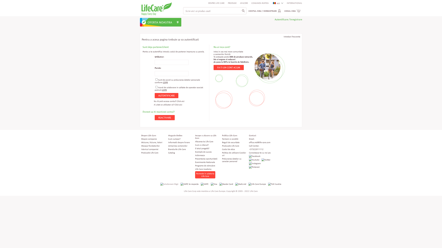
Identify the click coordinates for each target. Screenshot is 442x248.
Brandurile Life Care (177, 149)
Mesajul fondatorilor (150, 145)
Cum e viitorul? (202, 145)
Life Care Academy (203, 169)
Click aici (180, 101)
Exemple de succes (203, 152)
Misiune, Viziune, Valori (151, 142)
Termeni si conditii (230, 139)
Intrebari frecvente (292, 36)
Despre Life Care (216, 3)
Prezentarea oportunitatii (206, 158)
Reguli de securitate (230, 142)
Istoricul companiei (149, 149)
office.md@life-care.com (259, 142)
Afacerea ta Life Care (204, 141)
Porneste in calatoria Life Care (205, 174)
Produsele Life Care (149, 152)
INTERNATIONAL (294, 3)
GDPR (165, 82)
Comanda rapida (260, 3)
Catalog (171, 152)
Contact (252, 135)
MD (278, 3)
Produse (232, 3)
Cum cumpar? (174, 139)
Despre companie (149, 139)
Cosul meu (291, 11)
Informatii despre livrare (179, 142)
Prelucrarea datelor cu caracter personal (231, 160)
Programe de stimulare (205, 165)
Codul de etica (228, 149)
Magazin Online (175, 135)
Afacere (244, 3)
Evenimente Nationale (205, 162)
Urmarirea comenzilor (177, 145)
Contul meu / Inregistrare (262, 11)
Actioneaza (200, 155)
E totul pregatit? (202, 148)
